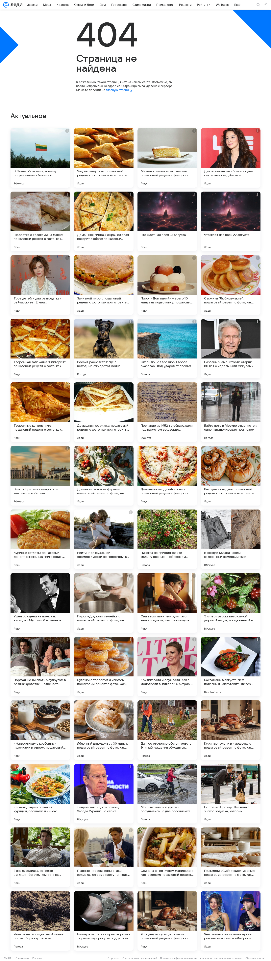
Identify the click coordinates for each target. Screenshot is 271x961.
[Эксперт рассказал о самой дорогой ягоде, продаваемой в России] (230, 603)
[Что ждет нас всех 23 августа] (167, 221)
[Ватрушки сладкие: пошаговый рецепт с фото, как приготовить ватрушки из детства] (230, 476)
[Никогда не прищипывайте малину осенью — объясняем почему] (167, 539)
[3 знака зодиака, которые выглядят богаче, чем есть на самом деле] (40, 857)
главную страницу (119, 90)
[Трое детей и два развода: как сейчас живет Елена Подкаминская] (40, 285)
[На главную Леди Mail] (15, 5)
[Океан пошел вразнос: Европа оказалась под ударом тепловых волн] (167, 348)
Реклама (37, 958)
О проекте (113, 958)
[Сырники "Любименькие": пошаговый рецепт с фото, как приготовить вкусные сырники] (230, 285)
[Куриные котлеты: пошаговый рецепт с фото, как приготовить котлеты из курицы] (40, 539)
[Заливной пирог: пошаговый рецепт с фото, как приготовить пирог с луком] (104, 285)
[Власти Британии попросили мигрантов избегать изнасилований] (40, 476)
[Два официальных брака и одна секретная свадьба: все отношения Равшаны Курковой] (230, 158)
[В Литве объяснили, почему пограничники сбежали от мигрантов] (40, 158)
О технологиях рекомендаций (139, 958)
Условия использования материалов (221, 958)
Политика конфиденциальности (178, 958)
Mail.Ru (8, 958)
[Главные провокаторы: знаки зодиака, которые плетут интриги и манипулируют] (104, 857)
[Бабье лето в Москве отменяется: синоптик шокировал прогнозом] (230, 412)
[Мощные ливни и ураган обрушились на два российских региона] (167, 793)
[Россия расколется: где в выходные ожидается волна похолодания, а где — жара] (104, 348)
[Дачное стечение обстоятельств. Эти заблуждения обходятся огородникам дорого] (167, 730)
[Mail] (6, 5)
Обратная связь (254, 958)
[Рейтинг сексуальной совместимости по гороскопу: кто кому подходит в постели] (104, 539)
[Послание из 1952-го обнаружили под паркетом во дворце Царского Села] (167, 412)
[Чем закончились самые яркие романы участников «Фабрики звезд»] (230, 921)
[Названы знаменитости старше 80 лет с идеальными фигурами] (230, 348)
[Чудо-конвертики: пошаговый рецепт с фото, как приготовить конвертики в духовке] (104, 158)
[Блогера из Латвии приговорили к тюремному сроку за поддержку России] (104, 921)
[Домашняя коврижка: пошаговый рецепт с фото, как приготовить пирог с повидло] (104, 412)
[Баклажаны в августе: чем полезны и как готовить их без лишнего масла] (230, 666)
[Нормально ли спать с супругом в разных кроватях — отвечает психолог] (40, 666)
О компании (22, 958)
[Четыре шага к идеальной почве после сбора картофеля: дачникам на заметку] (40, 921)
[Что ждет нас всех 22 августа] (230, 221)
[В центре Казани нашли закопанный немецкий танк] (230, 539)
